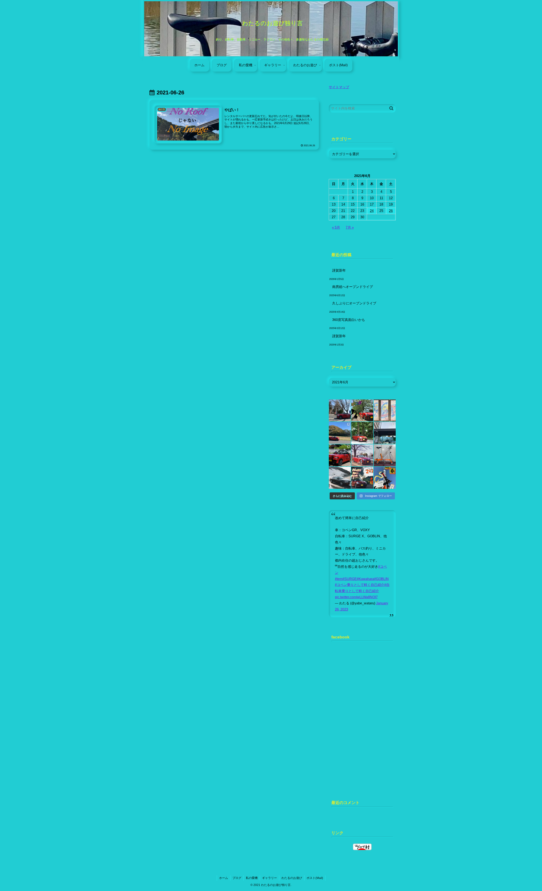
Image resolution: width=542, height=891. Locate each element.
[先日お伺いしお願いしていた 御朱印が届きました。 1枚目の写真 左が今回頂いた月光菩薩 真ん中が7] (385, 410)
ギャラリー (269, 878)
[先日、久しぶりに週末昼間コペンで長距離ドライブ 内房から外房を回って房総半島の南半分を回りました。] (385, 433)
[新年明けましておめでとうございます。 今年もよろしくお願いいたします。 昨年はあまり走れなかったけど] (362, 478)
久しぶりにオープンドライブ (354, 303)
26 (391, 211)
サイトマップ (339, 87)
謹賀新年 (339, 270)
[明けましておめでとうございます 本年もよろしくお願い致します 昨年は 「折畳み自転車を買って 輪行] (362, 410)
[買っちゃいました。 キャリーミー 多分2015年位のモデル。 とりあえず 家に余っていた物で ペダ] (385, 455)
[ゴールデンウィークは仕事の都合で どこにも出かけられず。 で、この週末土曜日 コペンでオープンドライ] (340, 455)
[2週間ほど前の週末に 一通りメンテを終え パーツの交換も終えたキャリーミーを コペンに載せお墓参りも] (362, 455)
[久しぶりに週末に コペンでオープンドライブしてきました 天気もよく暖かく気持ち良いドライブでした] (340, 410)
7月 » (350, 227)
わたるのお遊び (291, 878)
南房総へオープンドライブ (352, 287)
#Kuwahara (365, 579)
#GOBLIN (381, 579)
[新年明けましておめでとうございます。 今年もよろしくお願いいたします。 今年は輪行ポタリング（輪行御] (385, 478)
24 (372, 211)
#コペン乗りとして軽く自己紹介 (359, 585)
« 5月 (336, 227)
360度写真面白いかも (348, 320)
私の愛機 (252, 878)
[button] (391, 108)
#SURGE (350, 579)
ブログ (236, 878)
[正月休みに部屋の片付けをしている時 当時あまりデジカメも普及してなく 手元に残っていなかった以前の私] (340, 478)
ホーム (223, 878)
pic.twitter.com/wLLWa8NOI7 (356, 597)
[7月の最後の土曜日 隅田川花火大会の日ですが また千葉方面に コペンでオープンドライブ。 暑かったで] (362, 433)
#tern (339, 579)
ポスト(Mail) (315, 878)
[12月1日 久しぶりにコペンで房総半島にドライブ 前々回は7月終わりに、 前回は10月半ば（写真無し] (340, 433)
